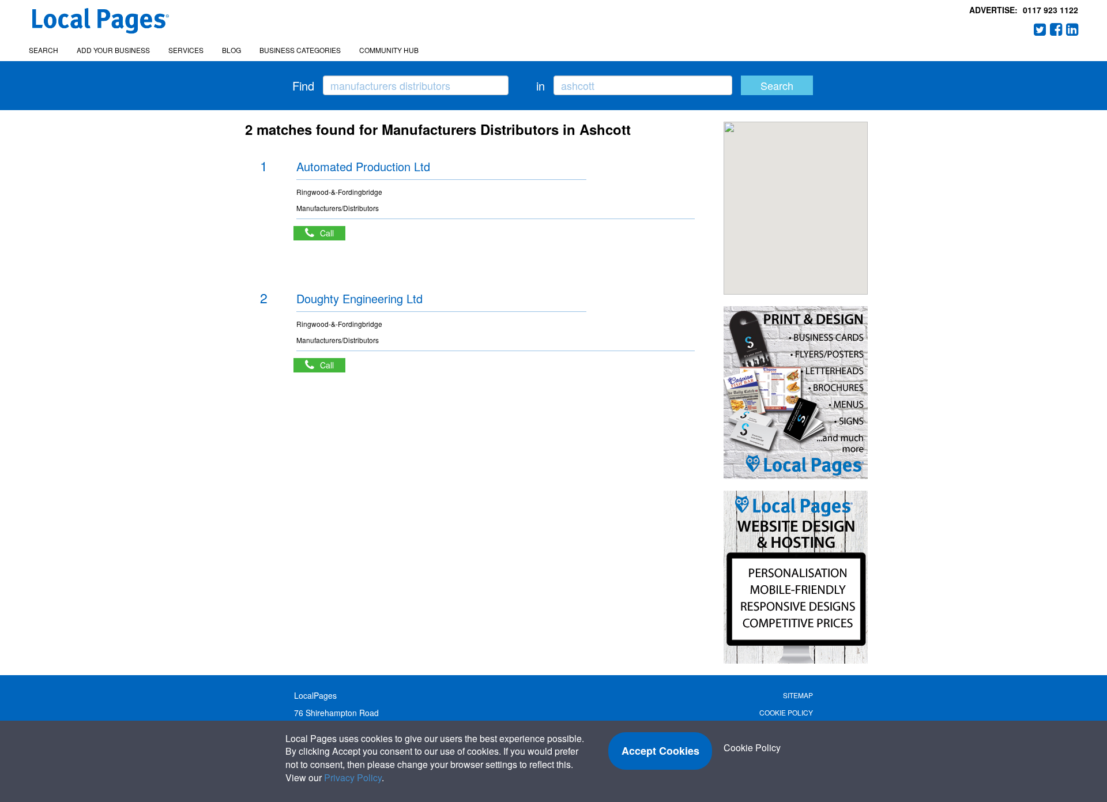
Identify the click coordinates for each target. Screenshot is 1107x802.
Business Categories (300, 50)
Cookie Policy (786, 712)
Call (332, 233)
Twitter (1040, 29)
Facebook (1056, 29)
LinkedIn (1072, 29)
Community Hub (389, 50)
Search (43, 50)
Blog (231, 50)
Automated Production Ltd (363, 166)
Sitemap (798, 695)
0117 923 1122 (1050, 10)
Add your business (113, 50)
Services (186, 50)
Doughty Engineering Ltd (359, 298)
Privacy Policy (353, 777)
